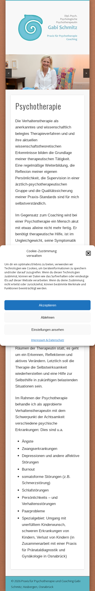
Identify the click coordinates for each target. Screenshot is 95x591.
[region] (47, 72)
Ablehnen (47, 317)
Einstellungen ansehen (47, 329)
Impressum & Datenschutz (47, 340)
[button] (88, 253)
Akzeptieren (47, 305)
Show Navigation (73, 39)
